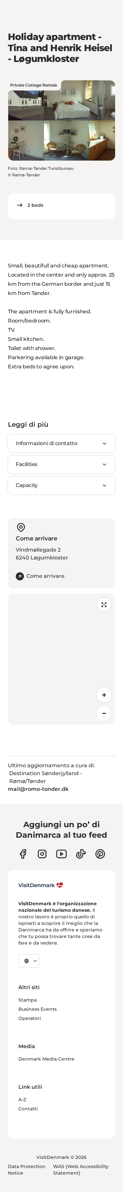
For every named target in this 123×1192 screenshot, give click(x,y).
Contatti (28, 1109)
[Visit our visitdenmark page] (61, 854)
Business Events (37, 1009)
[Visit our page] (42, 854)
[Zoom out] (104, 713)
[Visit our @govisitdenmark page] (81, 854)
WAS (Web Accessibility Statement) (81, 1169)
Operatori (29, 1018)
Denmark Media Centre (46, 1059)
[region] (61, 659)
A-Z (22, 1100)
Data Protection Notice (27, 1169)
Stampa (27, 1000)
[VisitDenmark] (40, 885)
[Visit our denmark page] (23, 854)
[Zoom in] (104, 695)
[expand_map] (104, 604)
